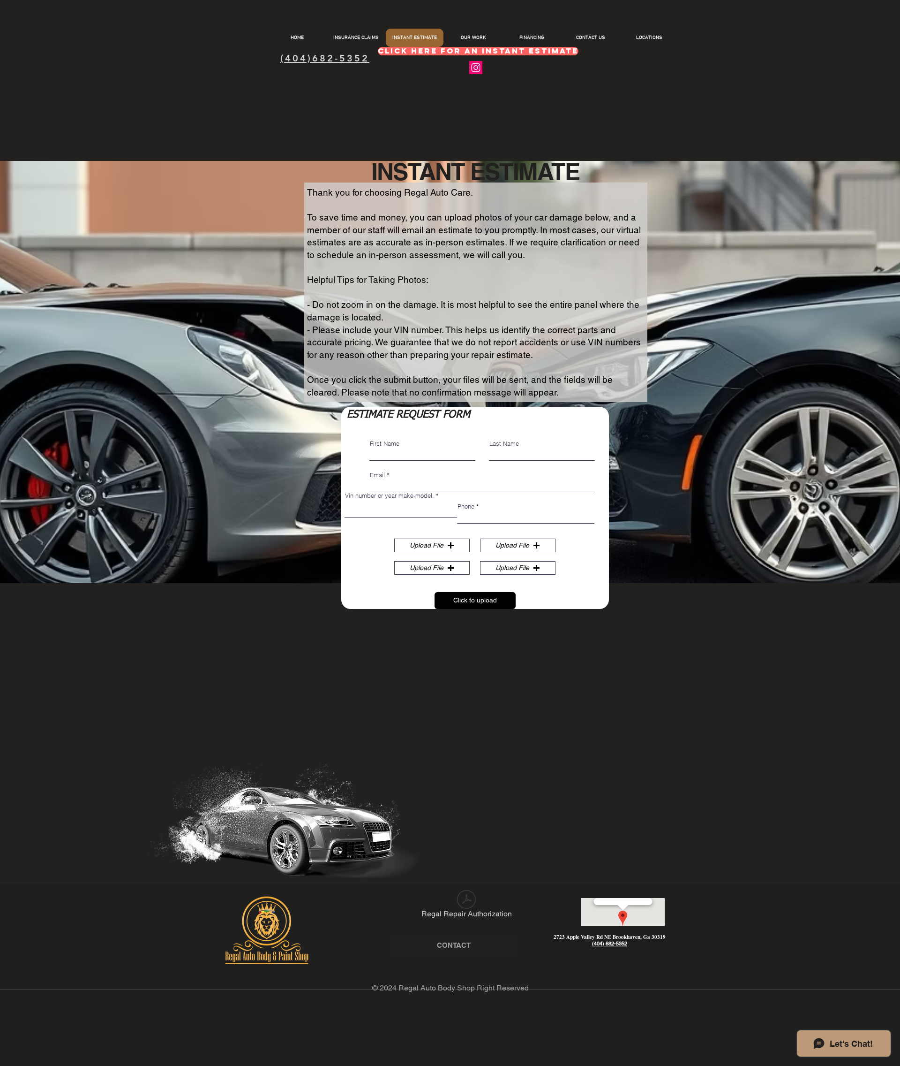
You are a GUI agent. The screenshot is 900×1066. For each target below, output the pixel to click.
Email (377, 475)
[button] (432, 545)
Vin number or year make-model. (389, 496)
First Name (384, 444)
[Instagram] (475, 67)
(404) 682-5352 (609, 943)
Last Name (504, 444)
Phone (466, 506)
